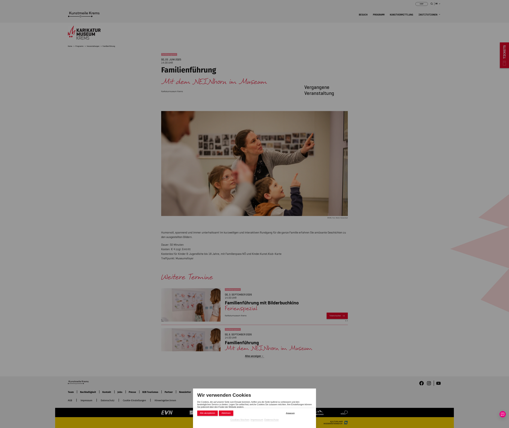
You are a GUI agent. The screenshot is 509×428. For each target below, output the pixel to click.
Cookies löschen (239, 419)
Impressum (257, 419)
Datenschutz (271, 419)
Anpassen (290, 413)
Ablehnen (226, 413)
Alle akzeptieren (207, 413)
